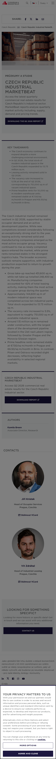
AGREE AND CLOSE (28, 753)
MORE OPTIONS (28, 745)
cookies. (42, 739)
